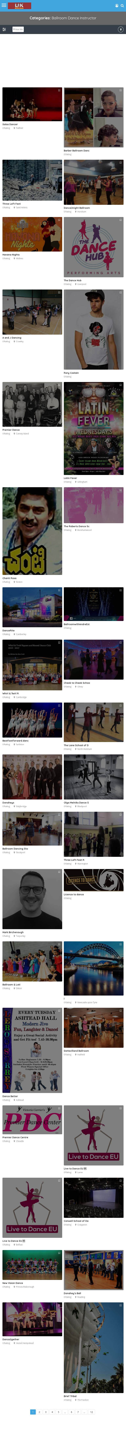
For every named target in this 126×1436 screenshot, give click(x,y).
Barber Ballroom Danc (76, 150)
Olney (80, 686)
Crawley (19, 341)
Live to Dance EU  (75, 1168)
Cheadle (20, 1141)
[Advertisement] (63, 62)
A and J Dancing (11, 337)
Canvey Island (22, 433)
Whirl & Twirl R (10, 693)
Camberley (21, 634)
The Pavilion (83, 1400)
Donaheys (8, 802)
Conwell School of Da (76, 1220)
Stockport (20, 852)
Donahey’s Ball (72, 1293)
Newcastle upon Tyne (87, 1002)
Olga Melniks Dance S (76, 802)
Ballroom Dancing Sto (15, 848)
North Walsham (84, 749)
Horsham (81, 211)
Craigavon (82, 1224)
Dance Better (10, 1096)
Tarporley (20, 936)
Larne (80, 1172)
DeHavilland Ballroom (76, 1050)
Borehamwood (84, 530)
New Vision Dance (12, 1283)
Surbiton (20, 744)
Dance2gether (10, 1339)
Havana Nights (11, 254)
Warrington (82, 863)
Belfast (19, 1244)
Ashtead (20, 1100)
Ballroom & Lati (11, 984)
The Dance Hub (72, 280)
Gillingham (82, 481)
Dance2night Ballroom (77, 207)
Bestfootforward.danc (15, 740)
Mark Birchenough (13, 932)
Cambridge (21, 697)
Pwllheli (19, 128)
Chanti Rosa (9, 578)
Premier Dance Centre (15, 1137)
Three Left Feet (11, 203)
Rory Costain (71, 372)
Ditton (19, 988)
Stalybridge (21, 806)
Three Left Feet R (74, 859)
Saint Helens (21, 207)
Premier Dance (11, 429)
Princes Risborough (25, 1286)
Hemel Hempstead (25, 1343)
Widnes (19, 258)
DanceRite (8, 630)
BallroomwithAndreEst (77, 624)
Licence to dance (74, 894)
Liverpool (81, 284)
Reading (81, 1297)
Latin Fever (70, 478)
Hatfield (81, 1054)
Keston (19, 582)
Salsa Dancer (10, 124)
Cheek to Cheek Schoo (77, 682)
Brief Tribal (70, 1396)
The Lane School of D (76, 745)
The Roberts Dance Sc (76, 526)
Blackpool (82, 806)
